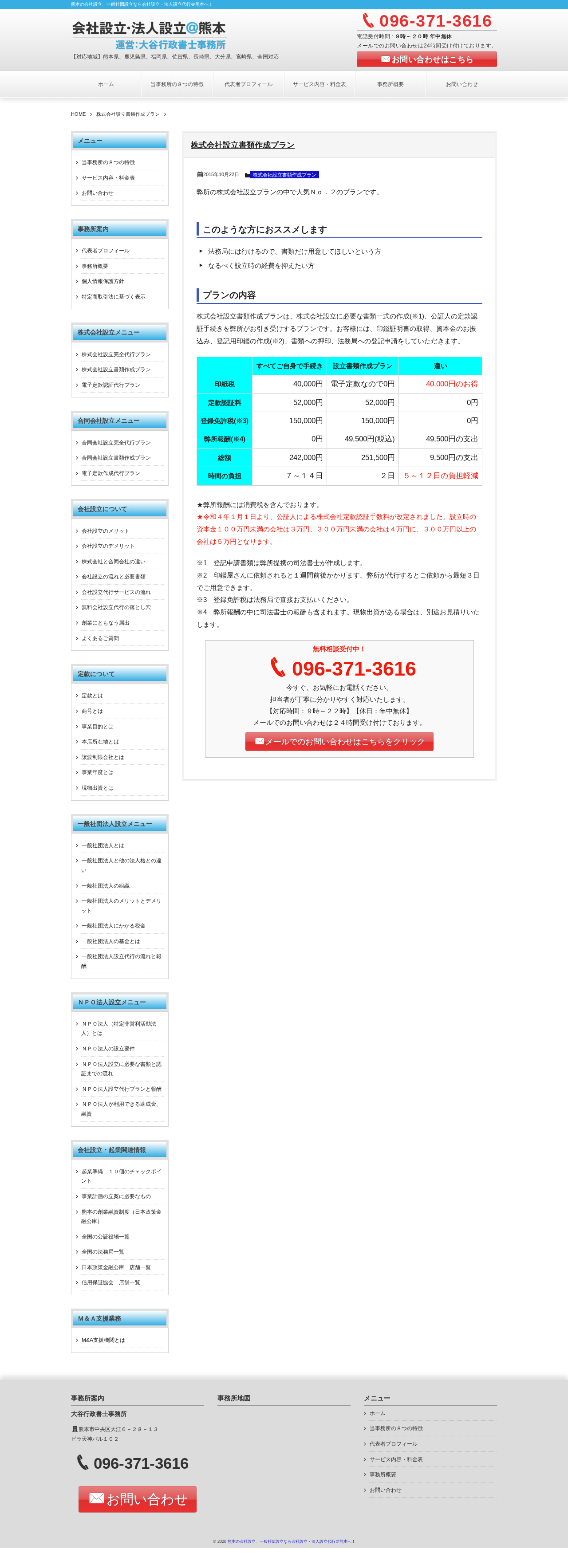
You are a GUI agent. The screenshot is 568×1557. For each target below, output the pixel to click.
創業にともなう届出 (106, 623)
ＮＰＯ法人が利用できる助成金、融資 (121, 1109)
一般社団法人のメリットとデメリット (121, 906)
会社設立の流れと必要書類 (114, 577)
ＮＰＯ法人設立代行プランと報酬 (122, 1089)
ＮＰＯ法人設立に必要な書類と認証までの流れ (121, 1069)
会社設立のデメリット (108, 546)
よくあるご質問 (100, 638)
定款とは (92, 695)
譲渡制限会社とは (103, 757)
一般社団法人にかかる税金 (114, 926)
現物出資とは (98, 788)
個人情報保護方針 (103, 281)
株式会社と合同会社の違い (114, 561)
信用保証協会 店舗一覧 (111, 1282)
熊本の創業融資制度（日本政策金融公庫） (121, 1217)
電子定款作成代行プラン (111, 473)
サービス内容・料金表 (319, 84)
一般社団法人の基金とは (111, 941)
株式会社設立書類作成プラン (243, 145)
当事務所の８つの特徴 (177, 84)
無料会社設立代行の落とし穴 (116, 607)
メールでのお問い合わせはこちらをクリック (345, 741)
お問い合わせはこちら (433, 59)
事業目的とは (98, 726)
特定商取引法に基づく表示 (114, 297)
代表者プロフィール (248, 84)
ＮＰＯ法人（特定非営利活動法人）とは (118, 1029)
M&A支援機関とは (103, 1340)
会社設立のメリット (106, 531)
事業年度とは (98, 772)
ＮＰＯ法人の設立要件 (108, 1049)
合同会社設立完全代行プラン (116, 443)
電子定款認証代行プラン (111, 385)
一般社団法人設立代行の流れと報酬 (121, 961)
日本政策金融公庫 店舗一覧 (116, 1267)
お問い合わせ (462, 84)
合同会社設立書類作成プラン (116, 458)
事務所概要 (390, 84)
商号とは (92, 711)
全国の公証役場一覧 (106, 1237)
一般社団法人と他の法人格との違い (121, 865)
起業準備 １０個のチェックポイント (121, 1176)
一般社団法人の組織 (106, 886)
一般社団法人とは (103, 845)
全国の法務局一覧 (103, 1252)
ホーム (106, 84)
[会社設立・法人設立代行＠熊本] (180, 34)
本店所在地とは (100, 742)
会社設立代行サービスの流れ (116, 592)
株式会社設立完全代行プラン (116, 354)
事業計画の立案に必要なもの (116, 1196)
